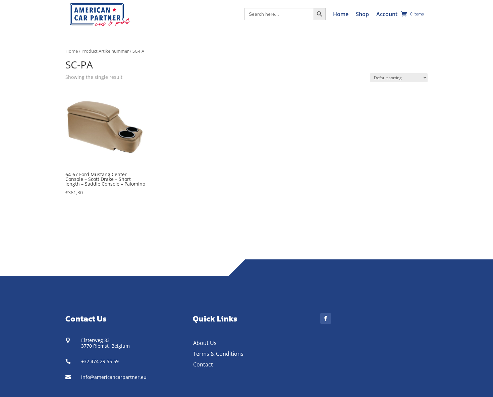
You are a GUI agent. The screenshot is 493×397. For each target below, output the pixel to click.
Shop (362, 14)
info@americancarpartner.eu (114, 377)
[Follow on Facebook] (325, 318)
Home (340, 14)
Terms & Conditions (218, 353)
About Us (205, 343)
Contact (203, 364)
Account (386, 14)
